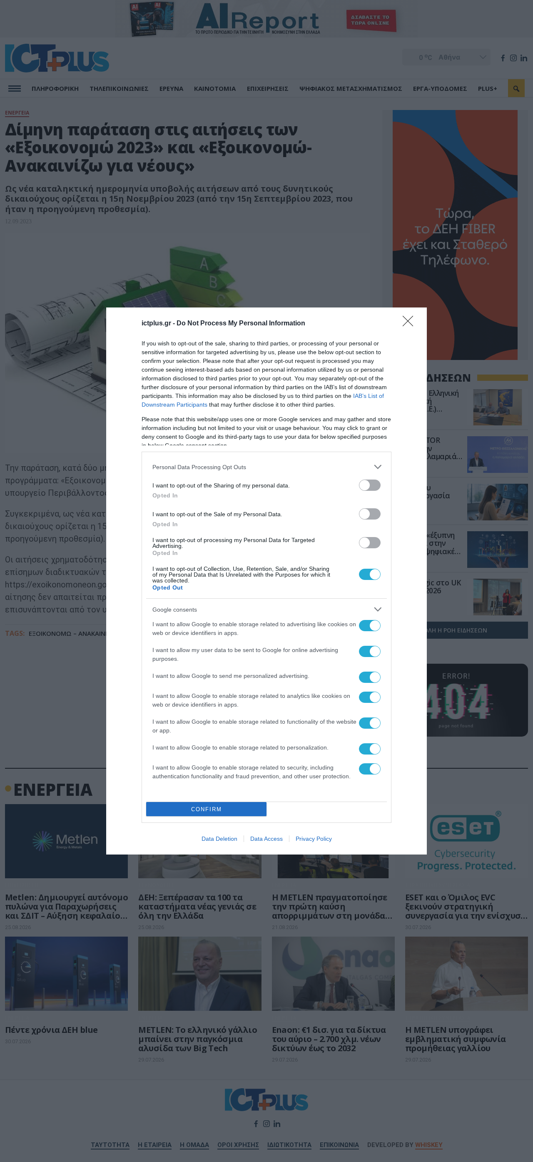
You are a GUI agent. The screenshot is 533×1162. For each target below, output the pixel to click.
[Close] (410, 324)
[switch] (370, 485)
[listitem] (266, 466)
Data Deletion (219, 838)
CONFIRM (206, 809)
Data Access (266, 838)
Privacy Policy (314, 838)
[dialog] (266, 581)
